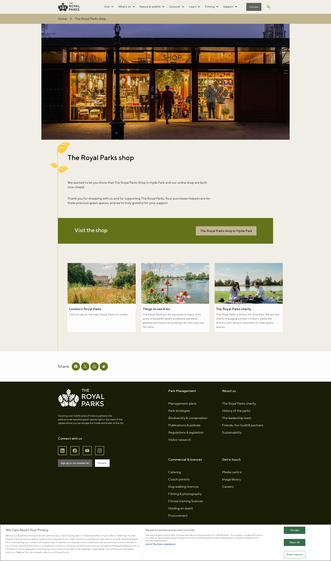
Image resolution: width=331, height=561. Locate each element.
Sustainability (231, 432)
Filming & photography (185, 494)
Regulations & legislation (186, 432)
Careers (227, 487)
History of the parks (236, 411)
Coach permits (179, 479)
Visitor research (179, 440)
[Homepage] (69, 6)
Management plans (182, 403)
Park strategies (179, 411)
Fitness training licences (185, 501)
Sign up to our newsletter (75, 463)
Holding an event (180, 508)
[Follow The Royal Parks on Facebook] (74, 450)
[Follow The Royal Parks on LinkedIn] (62, 450)
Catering (174, 472)
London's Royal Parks (85, 309)
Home (62, 19)
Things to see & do (156, 309)
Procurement (178, 516)
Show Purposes (295, 554)
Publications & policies (184, 425)
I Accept (294, 530)
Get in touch (231, 459)
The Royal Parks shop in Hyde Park (226, 231)
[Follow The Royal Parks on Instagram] (99, 450)
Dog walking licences (183, 487)
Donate (253, 7)
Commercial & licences (185, 459)
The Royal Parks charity (233, 309)
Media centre (232, 472)
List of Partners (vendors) (160, 544)
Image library (231, 479)
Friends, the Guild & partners (242, 425)
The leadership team (236, 418)
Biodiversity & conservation (187, 418)
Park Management (182, 391)
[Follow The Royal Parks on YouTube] (87, 450)
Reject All (294, 542)
